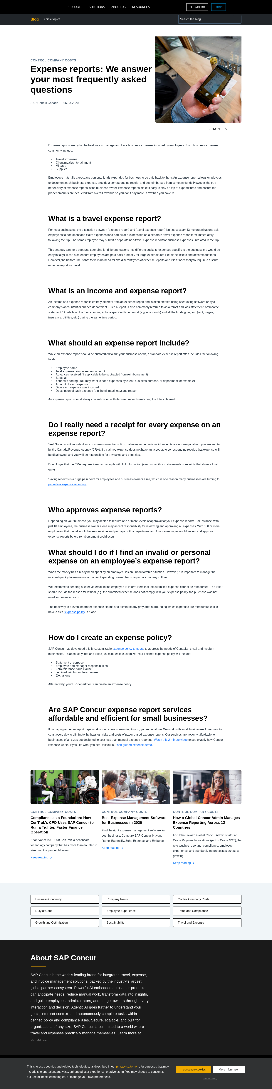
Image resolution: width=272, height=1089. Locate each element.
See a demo (197, 7)
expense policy (74, 612)
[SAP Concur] (48, 7)
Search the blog (188, 17)
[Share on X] (226, 128)
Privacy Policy (210, 1078)
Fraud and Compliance (193, 910)
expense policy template (128, 648)
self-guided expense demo (134, 744)
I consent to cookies (194, 1069)
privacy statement (127, 1066)
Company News (117, 899)
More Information (229, 1069)
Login (218, 7)
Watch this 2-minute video (171, 739)
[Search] (237, 19)
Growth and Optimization (51, 922)
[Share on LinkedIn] (239, 129)
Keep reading (40, 857)
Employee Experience (121, 910)
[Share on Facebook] (233, 129)
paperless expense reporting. (67, 484)
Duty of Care (43, 910)
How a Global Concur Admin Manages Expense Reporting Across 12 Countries (206, 822)
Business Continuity (48, 899)
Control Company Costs (193, 899)
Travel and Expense (191, 922)
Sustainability (115, 922)
